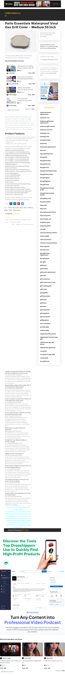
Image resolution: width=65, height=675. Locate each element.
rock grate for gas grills (47, 354)
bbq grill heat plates (46, 174)
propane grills (44, 330)
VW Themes (25, 530)
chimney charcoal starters (48, 243)
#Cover (10, 207)
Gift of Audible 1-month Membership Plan (17, 161)
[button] (32, 20)
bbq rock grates (45, 215)
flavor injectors (45, 246)
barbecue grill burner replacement (47, 122)
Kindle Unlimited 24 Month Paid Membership (17, 154)
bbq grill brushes (45, 160)
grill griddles (44, 293)
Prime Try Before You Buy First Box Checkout (17, 189)
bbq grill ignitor (45, 178)
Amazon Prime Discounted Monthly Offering (17, 184)
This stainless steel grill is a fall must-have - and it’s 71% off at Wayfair (17, 480)
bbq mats (43, 209)
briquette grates (45, 226)
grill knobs (43, 303)
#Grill (21, 207)
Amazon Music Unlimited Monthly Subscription (18, 191)
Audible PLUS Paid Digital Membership (16, 155)
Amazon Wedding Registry (13, 175)
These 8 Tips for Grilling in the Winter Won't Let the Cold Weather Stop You (18, 466)
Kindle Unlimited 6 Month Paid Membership (17, 170)
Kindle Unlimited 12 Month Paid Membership (17, 162)
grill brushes (44, 269)
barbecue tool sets (46, 130)
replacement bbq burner (48, 334)
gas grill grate (44, 258)
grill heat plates (45, 296)
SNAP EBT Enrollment (11, 164)
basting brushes (45, 140)
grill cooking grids (45, 286)
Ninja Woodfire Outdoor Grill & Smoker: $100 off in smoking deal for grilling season (18, 386)
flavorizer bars (44, 250)
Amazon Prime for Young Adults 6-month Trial (18, 171)
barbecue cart (44, 118)
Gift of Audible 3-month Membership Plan (17, 157)
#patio (6, 210)
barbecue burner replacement (45, 113)
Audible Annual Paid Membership (14, 150)
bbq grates (43, 157)
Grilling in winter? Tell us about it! (14, 454)
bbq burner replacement (48, 147)
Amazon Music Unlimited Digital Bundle (16, 193)
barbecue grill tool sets (47, 126)
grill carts (43, 275)
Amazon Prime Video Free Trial (14, 194)
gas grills (43, 262)
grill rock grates (45, 316)
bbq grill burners (45, 164)
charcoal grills (44, 236)
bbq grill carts (44, 167)
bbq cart (43, 150)
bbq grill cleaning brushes (48, 171)
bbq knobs (43, 205)
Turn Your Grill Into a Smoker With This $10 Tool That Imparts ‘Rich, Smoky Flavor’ (18, 399)
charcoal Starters (45, 239)
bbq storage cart (45, 219)
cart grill (42, 229)
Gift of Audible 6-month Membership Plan (17, 159)
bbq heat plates (45, 202)
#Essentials (16, 207)
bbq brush (43, 143)
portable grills (44, 327)
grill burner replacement (48, 272)
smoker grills (44, 358)
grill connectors (45, 279)
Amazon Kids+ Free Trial (12, 185)
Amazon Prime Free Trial (12, 177)
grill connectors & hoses (47, 282)
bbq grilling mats (45, 198)
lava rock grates (45, 323)
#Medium (30, 207)
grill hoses (43, 299)
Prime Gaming (9, 182)
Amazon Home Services (12, 180)
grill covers (16, 213)
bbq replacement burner (48, 212)
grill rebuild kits (45, 310)
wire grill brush (44, 361)
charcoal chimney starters (48, 233)
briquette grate (45, 222)
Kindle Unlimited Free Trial (12, 178)
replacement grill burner (48, 347)
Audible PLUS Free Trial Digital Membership (17, 166)
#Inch (25, 207)
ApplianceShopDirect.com (50, 59)
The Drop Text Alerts (11, 168)
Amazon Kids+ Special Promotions (15, 187)
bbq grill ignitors (45, 181)
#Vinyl (10, 210)
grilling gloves (44, 320)
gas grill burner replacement (45, 254)
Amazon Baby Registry (11, 173)
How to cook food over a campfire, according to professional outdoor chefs (17, 413)
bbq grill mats (44, 184)
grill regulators (44, 313)
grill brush (43, 265)
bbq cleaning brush (46, 154)
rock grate (43, 351)
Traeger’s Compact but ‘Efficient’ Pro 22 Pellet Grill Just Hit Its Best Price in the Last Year (18, 372)
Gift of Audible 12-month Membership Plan (17, 152)
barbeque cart (44, 133)
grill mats (43, 306)
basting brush (44, 136)
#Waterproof (16, 210)
